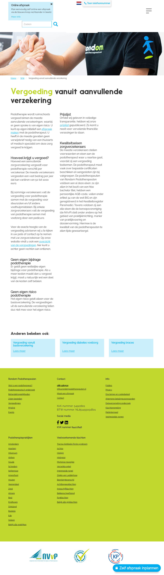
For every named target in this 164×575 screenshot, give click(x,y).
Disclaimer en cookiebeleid (118, 394)
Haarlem (12, 448)
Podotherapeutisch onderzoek (21, 390)
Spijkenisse (13, 471)
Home (13, 78)
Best (10, 498)
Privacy (109, 390)
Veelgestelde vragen (115, 417)
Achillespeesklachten (66, 484)
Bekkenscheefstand (66, 493)
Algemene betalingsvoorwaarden (120, 399)
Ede (10, 516)
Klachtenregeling (113, 408)
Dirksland (12, 507)
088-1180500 (62, 385)
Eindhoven (13, 502)
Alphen (11, 457)
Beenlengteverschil (65, 480)
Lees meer (19, 350)
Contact (60, 398)
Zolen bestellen (15, 399)
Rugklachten (62, 498)
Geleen (11, 520)
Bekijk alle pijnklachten (67, 502)
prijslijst (64, 125)
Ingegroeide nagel (65, 471)
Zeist (10, 489)
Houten (11, 480)
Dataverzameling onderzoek (118, 403)
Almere (11, 493)
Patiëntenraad (112, 412)
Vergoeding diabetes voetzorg (80, 342)
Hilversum (12, 453)
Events (11, 412)
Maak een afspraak (65, 393)
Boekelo (12, 511)
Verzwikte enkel (64, 466)
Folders (109, 385)
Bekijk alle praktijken (17, 525)
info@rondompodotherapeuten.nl (71, 389)
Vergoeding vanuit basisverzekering (24, 344)
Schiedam (12, 466)
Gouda (11, 462)
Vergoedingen (14, 403)
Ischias (60, 448)
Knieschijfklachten (65, 489)
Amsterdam (13, 444)
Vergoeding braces (122, 342)
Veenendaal (13, 484)
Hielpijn (60, 453)
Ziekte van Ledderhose (67, 475)
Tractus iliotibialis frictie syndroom (72, 444)
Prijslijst (11, 408)
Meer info (15, 17)
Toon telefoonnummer (98, 3)
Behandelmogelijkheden (19, 394)
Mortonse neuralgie (65, 462)
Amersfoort (13, 475)
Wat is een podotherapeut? (20, 385)
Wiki (22, 78)
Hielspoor (61, 457)
